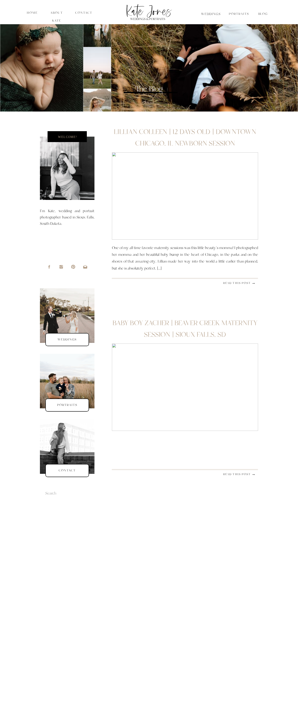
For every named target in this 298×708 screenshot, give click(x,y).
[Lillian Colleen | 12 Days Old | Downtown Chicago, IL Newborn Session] (185, 196)
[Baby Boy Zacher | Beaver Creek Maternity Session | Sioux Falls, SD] (185, 387)
